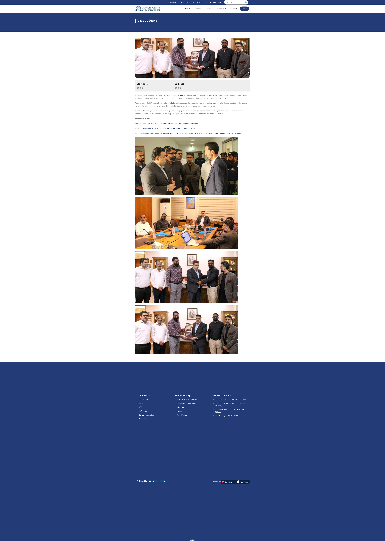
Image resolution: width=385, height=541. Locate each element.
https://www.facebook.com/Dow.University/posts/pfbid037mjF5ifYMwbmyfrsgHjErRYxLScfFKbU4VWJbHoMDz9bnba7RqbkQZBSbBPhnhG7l (190, 133)
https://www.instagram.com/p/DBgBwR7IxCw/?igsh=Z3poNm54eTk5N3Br (167, 128)
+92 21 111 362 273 (230, 403)
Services (233, 9)
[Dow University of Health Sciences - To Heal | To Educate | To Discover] (147, 8)
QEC (193, 2)
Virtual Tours (182, 415)
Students (142, 403)
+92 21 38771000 (225, 399)
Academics (197, 9)
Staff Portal (207, 2)
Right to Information (146, 415)
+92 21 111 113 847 (232, 409)
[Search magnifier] (246, 2)
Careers (180, 419)
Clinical (209, 9)
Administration (182, 407)
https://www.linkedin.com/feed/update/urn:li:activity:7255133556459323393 (171, 123)
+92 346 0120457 (233, 416)
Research (220, 9)
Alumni (199, 2)
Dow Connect (217, 2)
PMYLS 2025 (143, 419)
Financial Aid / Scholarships (187, 399)
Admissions (173, 2)
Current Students (184, 2)
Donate (244, 9)
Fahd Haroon (178, 95)
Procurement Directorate (186, 403)
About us (185, 9)
